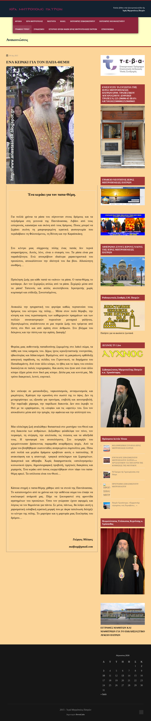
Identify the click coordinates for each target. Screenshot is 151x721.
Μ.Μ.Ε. (63, 21)
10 (103, 675)
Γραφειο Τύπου (22, 29)
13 (123, 675)
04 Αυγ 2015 (13, 56)
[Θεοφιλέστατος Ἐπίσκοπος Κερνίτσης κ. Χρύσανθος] (123, 593)
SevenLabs (80, 714)
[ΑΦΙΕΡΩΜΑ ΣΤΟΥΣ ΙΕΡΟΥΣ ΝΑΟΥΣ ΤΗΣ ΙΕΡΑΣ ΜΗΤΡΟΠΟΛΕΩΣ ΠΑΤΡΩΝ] (123, 285)
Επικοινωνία (107, 29)
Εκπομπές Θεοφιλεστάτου (112, 21)
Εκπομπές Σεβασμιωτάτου (82, 21)
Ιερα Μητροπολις (34, 21)
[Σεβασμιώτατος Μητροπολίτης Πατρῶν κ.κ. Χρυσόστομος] (123, 426)
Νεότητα (51, 21)
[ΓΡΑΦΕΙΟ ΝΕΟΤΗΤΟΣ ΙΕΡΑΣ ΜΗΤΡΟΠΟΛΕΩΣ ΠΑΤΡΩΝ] (123, 204)
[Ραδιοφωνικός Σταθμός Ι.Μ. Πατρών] (123, 316)
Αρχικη (18, 21)
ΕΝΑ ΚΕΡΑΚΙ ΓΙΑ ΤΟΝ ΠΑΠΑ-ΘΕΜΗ (37, 62)
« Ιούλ (104, 694)
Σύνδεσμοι (39, 29)
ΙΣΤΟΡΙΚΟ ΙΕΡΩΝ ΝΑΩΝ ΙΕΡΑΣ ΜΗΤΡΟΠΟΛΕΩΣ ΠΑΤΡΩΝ (73, 29)
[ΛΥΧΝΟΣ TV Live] (123, 357)
